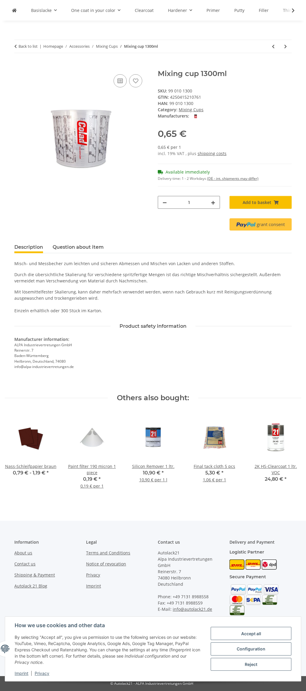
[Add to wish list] (135, 80)
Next (291, 454)
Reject (251, 664)
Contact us (25, 564)
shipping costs (212, 153)
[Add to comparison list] (120, 80)
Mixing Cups (191, 109)
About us (23, 553)
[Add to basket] (19, 66)
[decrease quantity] (164, 202)
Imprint (21, 673)
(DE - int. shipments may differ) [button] (232, 178)
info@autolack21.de (192, 609)
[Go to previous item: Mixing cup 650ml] (273, 46)
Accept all (251, 633)
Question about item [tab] (78, 247)
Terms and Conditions (108, 553)
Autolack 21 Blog (30, 586)
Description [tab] (28, 247)
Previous (15, 454)
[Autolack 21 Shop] (14, 10)
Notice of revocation (106, 564)
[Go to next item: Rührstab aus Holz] (285, 46)
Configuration (251, 648)
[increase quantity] (213, 202)
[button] (289, 10)
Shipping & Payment (34, 575)
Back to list (28, 46)
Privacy (42, 673)
